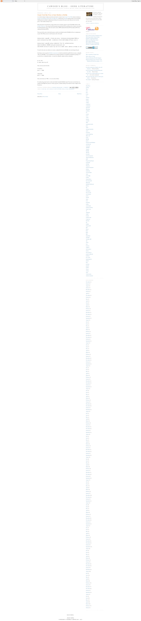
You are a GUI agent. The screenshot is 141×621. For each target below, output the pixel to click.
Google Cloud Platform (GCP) (43, 18)
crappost (87, 247)
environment (88, 194)
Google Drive (88, 179)
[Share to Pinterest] (77, 87)
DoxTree (87, 220)
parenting (88, 202)
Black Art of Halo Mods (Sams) (92, 40)
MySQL (65, 18)
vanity (87, 117)
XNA (87, 122)
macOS (87, 197)
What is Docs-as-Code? (90, 56)
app (86, 240)
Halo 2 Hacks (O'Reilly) (90, 41)
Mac (87, 227)
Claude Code (88, 217)
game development (89, 167)
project (87, 99)
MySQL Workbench (41, 26)
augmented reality (89, 124)
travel (87, 115)
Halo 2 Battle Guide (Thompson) (92, 42)
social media (88, 205)
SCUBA (87, 164)
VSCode (87, 152)
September (88, 318)
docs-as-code (88, 192)
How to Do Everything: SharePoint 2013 (94, 35)
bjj (86, 187)
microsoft (88, 107)
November (88, 282)
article (87, 242)
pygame (87, 265)
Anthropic (88, 212)
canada (87, 114)
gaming (87, 87)
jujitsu (87, 140)
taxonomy (88, 132)
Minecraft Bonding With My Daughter (93, 58)
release (87, 269)
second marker (89, 172)
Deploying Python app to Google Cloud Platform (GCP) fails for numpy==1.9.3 (94, 60)
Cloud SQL (88, 175)
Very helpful (88, 79)
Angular (87, 149)
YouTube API (88, 239)
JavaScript (88, 162)
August (87, 285)
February (87, 308)
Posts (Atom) (45, 96)
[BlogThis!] (73, 87)
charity (87, 189)
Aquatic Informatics (90, 157)
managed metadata (89, 129)
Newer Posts (39, 93)
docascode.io (88, 249)
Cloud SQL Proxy (54, 18)
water (87, 174)
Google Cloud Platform (90, 142)
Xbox (87, 89)
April (87, 293)
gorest (87, 195)
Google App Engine (90, 160)
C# (86, 112)
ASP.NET (88, 147)
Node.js (87, 185)
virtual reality (88, 274)
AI (86, 210)
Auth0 (87, 214)
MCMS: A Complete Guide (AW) (92, 44)
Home (59, 93)
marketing (88, 170)
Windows (88, 165)
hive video (88, 257)
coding (87, 102)
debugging (88, 190)
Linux (87, 137)
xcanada (87, 120)
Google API (88, 225)
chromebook (88, 144)
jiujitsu (87, 260)
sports (87, 130)
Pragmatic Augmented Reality (92, 38)
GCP (87, 159)
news (87, 200)
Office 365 (88, 135)
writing (87, 100)
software (87, 97)
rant (86, 95)
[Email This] (72, 87)
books (87, 94)
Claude (87, 215)
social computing (89, 134)
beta (87, 244)
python (87, 267)
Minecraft (88, 182)
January (87, 284)
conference (88, 104)
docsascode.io (89, 252)
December (88, 289)
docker (87, 250)
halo (87, 92)
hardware (88, 255)
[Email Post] (70, 87)
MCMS (87, 139)
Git (86, 222)
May (87, 299)
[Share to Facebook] (76, 87)
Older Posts (79, 93)
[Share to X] (75, 87)
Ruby (87, 232)
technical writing (89, 207)
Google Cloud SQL (68, 17)
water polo (88, 145)
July (87, 322)
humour (87, 119)
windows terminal (89, 275)
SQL (87, 234)
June (87, 303)
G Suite (87, 177)
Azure (87, 127)
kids (87, 262)
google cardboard (89, 254)
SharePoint (88, 85)
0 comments (66, 87)
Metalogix (88, 109)
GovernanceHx (89, 180)
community (88, 105)
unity (87, 272)
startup (87, 270)
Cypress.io (88, 219)
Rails (87, 230)
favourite (88, 154)
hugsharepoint (89, 259)
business (87, 245)
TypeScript (88, 235)
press (87, 125)
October (87, 291)
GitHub (87, 224)
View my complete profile (92, 23)
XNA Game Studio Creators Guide (92, 37)
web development (89, 155)
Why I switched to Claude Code (92, 54)
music (87, 199)
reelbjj (87, 204)
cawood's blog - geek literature (70, 6)
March (87, 306)
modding (88, 110)
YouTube (88, 237)
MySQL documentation (53, 53)
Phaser (87, 229)
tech (87, 90)
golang (87, 169)
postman (87, 264)
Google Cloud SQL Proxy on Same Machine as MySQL (52, 15)
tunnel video (88, 209)
